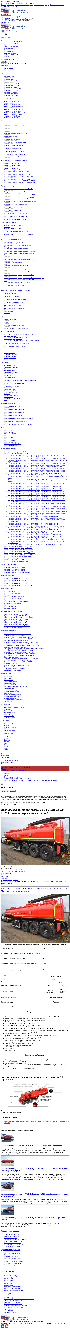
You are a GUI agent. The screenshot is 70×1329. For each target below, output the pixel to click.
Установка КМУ (9, 1310)
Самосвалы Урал (9, 365)
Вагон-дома (4, 65)
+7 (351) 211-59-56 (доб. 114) (9, 20)
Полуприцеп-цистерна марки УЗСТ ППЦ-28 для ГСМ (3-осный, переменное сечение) (35, 475)
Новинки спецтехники (57, 5)
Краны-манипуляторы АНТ (9, 760)
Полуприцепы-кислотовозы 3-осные (15, 559)
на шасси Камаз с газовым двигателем (16, 1282)
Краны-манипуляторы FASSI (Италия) (16, 624)
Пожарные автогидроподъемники (15, 346)
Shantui (6, 741)
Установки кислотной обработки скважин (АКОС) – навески (23, 645)
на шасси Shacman (10, 1275)
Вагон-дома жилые (10, 68)
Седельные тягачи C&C (11, 117)
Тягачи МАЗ (8, 711)
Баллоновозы (8, 676)
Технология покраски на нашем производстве (15, 891)
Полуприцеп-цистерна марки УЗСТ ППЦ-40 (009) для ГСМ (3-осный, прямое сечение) (35, 538)
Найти (3, 40)
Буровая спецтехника (7, 316)
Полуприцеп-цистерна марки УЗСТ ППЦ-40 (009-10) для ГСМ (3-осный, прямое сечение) (36, 539)
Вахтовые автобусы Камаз (12, 163)
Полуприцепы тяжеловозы (12, 1258)
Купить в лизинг (6, 875)
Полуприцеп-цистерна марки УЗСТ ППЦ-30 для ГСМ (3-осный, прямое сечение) (33, 516)
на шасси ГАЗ (8, 1283)
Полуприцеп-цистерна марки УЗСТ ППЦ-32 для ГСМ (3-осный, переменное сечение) (35, 518)
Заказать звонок (6, 22)
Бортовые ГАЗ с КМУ (11, 90)
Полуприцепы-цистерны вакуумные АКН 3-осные (20, 554)
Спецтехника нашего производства (26, 5)
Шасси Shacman (9, 435)
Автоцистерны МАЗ (10, 717)
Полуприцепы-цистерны (8, 448)
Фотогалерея (5, 757)
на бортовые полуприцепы (12, 1286)
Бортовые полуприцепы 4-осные (14, 570)
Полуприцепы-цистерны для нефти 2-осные (18, 546)
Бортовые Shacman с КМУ (12, 89)
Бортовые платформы (11, 663)
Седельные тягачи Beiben (12, 116)
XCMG (6, 736)
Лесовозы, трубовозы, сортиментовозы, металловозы (17, 290)
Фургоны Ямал (9, 725)
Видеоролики (5, 6)
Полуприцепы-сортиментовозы (14, 595)
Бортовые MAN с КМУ (11, 85)
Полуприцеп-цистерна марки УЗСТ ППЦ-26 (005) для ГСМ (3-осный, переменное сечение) (36, 470)
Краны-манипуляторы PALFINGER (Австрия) (18, 617)
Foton (6, 738)
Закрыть (12, 791)
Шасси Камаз (8, 432)
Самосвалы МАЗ (9, 712)
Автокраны (4, 350)
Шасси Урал (8, 430)
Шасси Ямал (8, 729)
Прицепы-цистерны (10, 591)
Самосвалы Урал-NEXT (11, 367)
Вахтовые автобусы (10, 1238)
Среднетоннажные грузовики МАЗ (15, 707)
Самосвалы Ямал (9, 724)
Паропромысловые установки (13, 1244)
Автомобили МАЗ (6, 704)
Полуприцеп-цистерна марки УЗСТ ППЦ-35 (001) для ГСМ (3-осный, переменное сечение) (36, 526)
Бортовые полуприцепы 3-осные (14, 569)
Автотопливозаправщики (12, 1234)
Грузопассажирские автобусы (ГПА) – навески (18, 660)
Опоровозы (7, 1260)
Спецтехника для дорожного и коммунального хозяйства (18, 380)
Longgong (7, 745)
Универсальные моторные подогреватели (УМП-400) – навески (24, 649)
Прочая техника (6, 673)
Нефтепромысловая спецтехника (11, 239)
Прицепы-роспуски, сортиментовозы (16, 601)
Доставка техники (10, 1312)
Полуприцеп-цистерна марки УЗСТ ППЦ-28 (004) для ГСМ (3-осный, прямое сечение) (35, 486)
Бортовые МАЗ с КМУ (11, 92)
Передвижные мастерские (9, 186)
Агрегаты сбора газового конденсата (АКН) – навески (21, 639)
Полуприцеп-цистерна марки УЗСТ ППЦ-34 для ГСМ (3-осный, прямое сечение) (33, 524)
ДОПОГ (3, 769)
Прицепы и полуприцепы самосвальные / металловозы (21, 600)
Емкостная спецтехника (8, 121)
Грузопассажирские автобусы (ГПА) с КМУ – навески (21, 662)
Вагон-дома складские (11, 70)
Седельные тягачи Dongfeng (13, 114)
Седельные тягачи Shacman (12, 111)
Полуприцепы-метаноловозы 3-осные (16, 561)
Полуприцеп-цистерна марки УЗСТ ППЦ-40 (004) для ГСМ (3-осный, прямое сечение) (35, 536)
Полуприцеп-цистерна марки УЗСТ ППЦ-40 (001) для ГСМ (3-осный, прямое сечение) (35, 531)
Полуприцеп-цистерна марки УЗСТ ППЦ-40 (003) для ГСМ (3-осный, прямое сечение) (35, 534)
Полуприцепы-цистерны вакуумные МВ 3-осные (19, 553)
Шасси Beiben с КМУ (11, 445)
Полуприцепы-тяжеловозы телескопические (18, 585)
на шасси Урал (8, 1278)
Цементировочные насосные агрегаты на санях (19, 253)
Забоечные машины (10, 681)
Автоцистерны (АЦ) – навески (14, 635)
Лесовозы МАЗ (9, 716)
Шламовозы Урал (9, 375)
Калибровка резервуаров (12, 1302)
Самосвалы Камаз (9, 369)
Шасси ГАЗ (7, 439)
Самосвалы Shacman (10, 372)
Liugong (6, 743)
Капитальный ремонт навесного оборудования (15, 767)
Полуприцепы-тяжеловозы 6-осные (15, 583)
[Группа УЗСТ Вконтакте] (2, 1327)
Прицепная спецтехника (10, 1250)
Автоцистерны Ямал (10, 727)
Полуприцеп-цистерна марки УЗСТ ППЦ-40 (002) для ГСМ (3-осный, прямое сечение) (35, 533)
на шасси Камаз (9, 1280)
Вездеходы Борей (9, 683)
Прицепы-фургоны (10, 606)
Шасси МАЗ (8, 714)
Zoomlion (7, 740)
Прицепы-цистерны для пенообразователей (18, 424)
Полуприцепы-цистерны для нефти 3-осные (18, 548)
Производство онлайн (7, 5)
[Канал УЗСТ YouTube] (6, 1327)
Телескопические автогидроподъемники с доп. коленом (21, 341)
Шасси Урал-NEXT (10, 434)
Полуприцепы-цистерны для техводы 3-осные (18, 551)
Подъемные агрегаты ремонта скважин (16, 328)
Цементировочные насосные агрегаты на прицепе (20, 251)
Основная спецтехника (10, 1231)
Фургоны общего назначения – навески (16, 665)
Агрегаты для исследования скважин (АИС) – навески (21, 658)
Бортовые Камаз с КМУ (11, 84)
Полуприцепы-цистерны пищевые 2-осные (17, 556)
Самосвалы (4, 362)
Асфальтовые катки (10, 698)
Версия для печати (6, 876)
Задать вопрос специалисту (9, 880)
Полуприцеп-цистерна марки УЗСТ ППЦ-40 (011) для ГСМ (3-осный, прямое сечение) (35, 544)
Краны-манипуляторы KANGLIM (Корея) (17, 626)
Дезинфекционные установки (13, 699)
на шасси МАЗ (8, 1285)
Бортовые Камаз (9, 79)
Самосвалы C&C (9, 377)
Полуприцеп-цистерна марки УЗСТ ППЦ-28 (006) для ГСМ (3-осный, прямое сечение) (35, 490)
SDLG (6, 750)
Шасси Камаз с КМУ (10, 442)
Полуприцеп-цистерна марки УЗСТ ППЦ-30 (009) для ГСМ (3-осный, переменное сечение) (36, 510)
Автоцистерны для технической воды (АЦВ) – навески (21, 644)
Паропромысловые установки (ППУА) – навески (19, 653)
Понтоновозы (8, 680)
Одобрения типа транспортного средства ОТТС (16, 770)
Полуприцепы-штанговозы (12, 598)
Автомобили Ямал (6, 720)
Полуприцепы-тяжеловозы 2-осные (15, 578)
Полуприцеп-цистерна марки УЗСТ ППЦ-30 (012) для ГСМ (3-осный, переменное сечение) (36, 515)
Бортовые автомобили (8, 73)
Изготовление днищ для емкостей (14, 1307)
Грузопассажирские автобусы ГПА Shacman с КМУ (20, 182)
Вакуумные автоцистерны (12, 1236)
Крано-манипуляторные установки (12, 611)
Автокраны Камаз (10, 356)
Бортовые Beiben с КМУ (12, 94)
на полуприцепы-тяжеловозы (13, 1290)
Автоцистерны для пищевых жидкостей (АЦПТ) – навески (22, 642)
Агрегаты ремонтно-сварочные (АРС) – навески (19, 650)
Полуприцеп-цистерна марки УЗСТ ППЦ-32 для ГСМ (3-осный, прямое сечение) (33, 523)
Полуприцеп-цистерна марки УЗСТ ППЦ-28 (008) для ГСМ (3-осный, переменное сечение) (36, 491)
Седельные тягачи (6, 98)
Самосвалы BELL (9, 688)
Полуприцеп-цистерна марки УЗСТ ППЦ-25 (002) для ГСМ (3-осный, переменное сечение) (36, 458)
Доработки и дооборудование (13, 1300)
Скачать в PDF (5, 878)
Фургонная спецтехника (8, 222)
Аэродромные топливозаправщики (15, 154)
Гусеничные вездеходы (11, 691)
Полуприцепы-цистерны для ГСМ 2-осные (17, 452)
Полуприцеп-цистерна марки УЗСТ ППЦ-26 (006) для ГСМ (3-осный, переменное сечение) (36, 471)
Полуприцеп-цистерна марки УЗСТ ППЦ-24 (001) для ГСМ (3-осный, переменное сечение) (36, 455)
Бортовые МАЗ (9, 709)
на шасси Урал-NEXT (11, 1277)
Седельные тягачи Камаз (12, 104)
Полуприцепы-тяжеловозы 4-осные (15, 582)
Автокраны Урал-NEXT (11, 354)
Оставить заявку (6, 873)
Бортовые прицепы (10, 608)
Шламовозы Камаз (10, 374)
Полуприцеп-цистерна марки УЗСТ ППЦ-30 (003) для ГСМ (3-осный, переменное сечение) (36, 495)
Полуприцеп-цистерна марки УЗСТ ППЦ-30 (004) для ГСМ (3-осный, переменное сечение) (36, 496)
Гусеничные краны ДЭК (12, 696)
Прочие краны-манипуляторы (13, 627)
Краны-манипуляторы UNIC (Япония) (16, 619)
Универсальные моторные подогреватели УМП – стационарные (24, 278)
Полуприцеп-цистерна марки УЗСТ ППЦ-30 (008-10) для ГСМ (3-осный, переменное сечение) (37, 508)
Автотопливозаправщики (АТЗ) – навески (17, 634)
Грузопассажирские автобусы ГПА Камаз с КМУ (19, 179)
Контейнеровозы (9, 678)
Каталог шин (10, 991)
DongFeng (7, 746)
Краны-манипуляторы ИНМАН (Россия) (17, 616)
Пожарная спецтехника (8, 403)
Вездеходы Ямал (9, 730)
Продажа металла (9, 1297)
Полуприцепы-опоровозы (12, 593)
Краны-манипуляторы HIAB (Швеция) (16, 621)
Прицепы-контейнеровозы (12, 603)
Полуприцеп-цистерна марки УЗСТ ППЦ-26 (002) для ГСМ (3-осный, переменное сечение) (36, 465)
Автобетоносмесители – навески (14, 668)
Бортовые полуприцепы (8, 564)
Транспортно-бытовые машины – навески (17, 667)
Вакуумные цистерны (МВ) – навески (16, 640)
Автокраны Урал (9, 353)
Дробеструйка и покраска (12, 1309)
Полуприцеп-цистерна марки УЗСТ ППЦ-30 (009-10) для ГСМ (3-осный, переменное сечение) (37, 511)
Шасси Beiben (8, 437)
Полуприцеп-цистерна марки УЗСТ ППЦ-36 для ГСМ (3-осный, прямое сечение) (33, 528)
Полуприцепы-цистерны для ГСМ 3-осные (17, 453)
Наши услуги (6, 1294)
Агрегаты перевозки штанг (12, 1263)
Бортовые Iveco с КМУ (11, 87)
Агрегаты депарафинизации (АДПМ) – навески (19, 655)
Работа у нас (13, 6)
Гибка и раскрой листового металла (15, 1305)
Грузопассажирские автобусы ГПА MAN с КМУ (19, 181)
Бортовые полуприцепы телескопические (17, 572)
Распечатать (4, 791)
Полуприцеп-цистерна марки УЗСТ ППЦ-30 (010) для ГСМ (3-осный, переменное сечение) (36, 513)
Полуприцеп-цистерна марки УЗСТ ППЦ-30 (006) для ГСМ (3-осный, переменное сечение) (36, 498)
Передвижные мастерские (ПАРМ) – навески (18, 652)
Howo (6, 748)
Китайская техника (7, 733)
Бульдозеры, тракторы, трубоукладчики (16, 686)
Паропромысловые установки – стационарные (18, 245)
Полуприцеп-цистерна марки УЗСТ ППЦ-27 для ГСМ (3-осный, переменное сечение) (35, 473)
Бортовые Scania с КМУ (11, 95)
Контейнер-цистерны (11, 657)
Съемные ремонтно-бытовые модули (15, 219)
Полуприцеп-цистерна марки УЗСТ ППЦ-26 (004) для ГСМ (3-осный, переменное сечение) (36, 468)
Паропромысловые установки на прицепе (17, 247)
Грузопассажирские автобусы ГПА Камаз (17, 174)
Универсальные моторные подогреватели (17, 1239)
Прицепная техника (7, 588)
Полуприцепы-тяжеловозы (9, 575)
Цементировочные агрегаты (13, 1241)
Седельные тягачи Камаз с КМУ (14, 109)
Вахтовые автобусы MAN (12, 170)
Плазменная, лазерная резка (13, 1304)
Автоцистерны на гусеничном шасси (16, 690)
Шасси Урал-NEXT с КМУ (12, 444)
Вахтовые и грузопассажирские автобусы (14, 160)
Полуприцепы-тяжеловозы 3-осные (15, 580)
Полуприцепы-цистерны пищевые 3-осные (17, 558)
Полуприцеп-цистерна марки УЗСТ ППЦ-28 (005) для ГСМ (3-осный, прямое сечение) (35, 488)
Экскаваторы (8, 701)
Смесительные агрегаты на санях (14, 258)
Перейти (3, 61)
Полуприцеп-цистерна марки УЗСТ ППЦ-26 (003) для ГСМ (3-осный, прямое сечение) (35, 466)
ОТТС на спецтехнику (9, 1271)
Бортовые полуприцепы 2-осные (14, 567)
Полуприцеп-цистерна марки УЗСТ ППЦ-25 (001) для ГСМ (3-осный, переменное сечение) (36, 457)
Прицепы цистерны (10, 1255)
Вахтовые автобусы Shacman (13, 168)
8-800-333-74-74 (6, 19)
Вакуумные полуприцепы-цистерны (15, 1265)
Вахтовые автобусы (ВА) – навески (15, 647)
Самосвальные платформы (12, 670)
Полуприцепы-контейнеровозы (14, 596)
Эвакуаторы (8, 693)
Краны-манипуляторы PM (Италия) (15, 622)
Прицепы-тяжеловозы (11, 605)
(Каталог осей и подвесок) (12, 980)
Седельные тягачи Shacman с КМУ (15, 112)
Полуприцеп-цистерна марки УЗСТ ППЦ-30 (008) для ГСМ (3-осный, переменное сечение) (36, 506)
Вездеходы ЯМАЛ (10, 685)
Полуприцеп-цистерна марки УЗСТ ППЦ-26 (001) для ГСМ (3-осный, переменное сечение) (36, 463)
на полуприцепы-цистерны (12, 1288)
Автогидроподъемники (8, 331)
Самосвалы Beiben (10, 370)
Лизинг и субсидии (43, 5)
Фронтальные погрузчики (12, 695)
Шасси (3, 427)
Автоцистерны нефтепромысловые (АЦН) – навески (20, 637)
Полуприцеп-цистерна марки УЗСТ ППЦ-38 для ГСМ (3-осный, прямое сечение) (33, 529)
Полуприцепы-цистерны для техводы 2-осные (18, 549)
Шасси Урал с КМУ (10, 440)
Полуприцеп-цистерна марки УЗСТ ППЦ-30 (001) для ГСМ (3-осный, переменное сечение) (36, 493)
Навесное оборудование (8, 630)
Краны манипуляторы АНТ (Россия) (15, 614)
